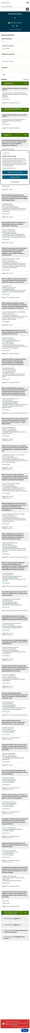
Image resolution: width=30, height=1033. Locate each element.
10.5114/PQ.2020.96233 (10, 705)
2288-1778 (11, 806)
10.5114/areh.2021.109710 (11, 677)
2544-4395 (11, 372)
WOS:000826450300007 (12, 577)
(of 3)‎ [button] (12, 813)
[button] (26, 79)
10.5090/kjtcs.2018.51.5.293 (11, 852)
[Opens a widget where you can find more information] (25, 1030)
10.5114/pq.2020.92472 (10, 780)
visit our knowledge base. (11, 1024)
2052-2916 (11, 343)
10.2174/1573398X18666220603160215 (14, 626)
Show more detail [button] (6, 99)
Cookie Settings (15, 181)
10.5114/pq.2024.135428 (10, 371)
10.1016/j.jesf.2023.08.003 (11, 486)
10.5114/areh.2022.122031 (11, 430)
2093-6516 (11, 854)
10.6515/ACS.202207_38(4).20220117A (13, 576)
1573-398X (11, 830)
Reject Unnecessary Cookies (15, 172)
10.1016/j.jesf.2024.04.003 (11, 261)
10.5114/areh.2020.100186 (11, 756)
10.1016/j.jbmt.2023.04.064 (11, 517)
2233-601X (11, 853)
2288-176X (11, 805)
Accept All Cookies (15, 177)
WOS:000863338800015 (12, 603)
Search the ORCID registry (6, 6)
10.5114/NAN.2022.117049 (11, 602)
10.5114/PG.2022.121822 (10, 545)
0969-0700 (11, 342)
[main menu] (28, 2)
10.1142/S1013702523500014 (11, 401)
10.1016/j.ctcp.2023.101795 (11, 457)
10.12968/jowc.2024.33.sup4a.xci (12, 340)
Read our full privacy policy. (8, 168)
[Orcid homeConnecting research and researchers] (5, 2)
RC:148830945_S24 (11, 706)
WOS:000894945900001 (12, 547)
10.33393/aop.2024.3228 (10, 232)
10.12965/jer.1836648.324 (11, 803)
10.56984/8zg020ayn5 (10, 289)
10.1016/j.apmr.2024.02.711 (11, 315)
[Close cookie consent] (27, 152)
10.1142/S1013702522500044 (11, 650)
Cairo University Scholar (8, 61)
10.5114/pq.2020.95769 (10, 730)
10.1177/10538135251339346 (11, 207)
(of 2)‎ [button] (12, 440)
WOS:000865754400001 (12, 403)
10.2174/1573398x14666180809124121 (14, 829)
